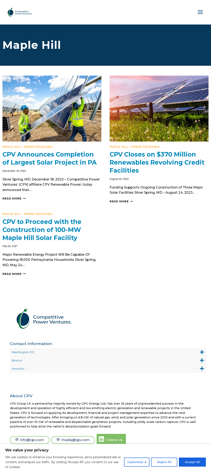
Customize (135, 462)
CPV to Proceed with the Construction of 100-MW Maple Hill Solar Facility (41, 230)
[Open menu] (200, 12)
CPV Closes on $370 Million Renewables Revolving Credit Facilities (157, 162)
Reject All (164, 462)
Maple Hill (11, 146)
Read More (14, 198)
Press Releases (38, 146)
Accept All (192, 462)
